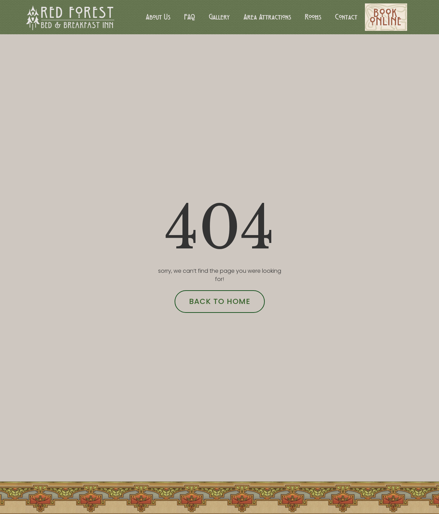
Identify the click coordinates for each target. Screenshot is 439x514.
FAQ (189, 17)
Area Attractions (267, 17)
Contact (346, 17)
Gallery (219, 17)
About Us (158, 17)
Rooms (313, 17)
